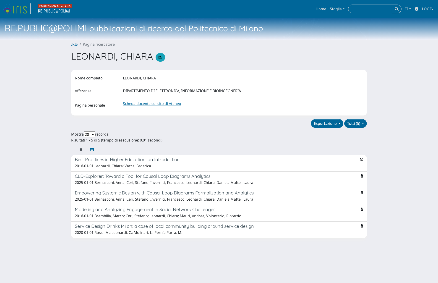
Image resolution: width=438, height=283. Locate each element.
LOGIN (427, 8)
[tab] (80, 149)
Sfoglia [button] (336, 8)
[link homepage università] (55, 8)
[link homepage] (17, 8)
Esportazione (326, 123)
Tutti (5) (354, 123)
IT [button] (406, 8)
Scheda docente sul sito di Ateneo (152, 103)
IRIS (74, 44)
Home (321, 8)
